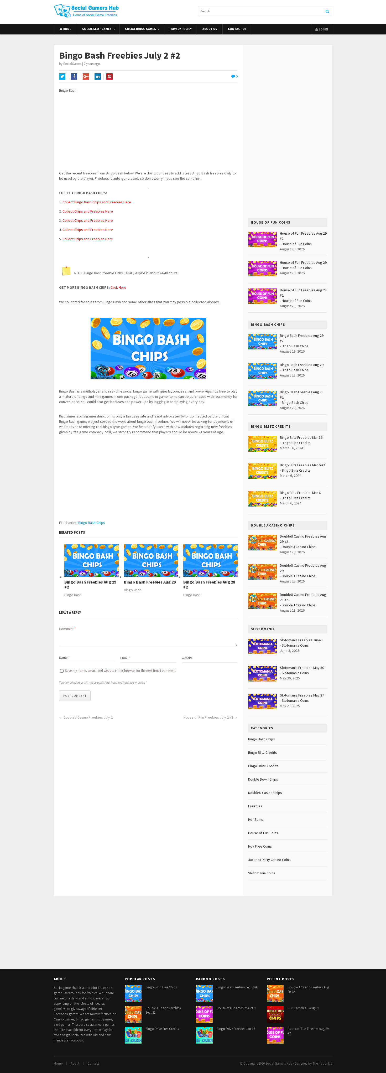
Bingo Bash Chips (91, 522)
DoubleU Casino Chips (299, 546)
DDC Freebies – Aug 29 (303, 1008)
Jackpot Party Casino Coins (269, 859)
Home (66, 29)
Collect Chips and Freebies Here (87, 211)
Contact (93, 1063)
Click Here (118, 287)
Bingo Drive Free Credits (162, 1028)
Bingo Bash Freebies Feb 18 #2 (237, 987)
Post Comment (74, 696)
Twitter (62, 76)
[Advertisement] (148, 134)
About (75, 1063)
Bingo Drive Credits (263, 766)
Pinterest (109, 76)
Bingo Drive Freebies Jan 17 (236, 1028)
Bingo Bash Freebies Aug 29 (150, 582)
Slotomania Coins (295, 645)
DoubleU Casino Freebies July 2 (88, 717)
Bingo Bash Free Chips (161, 987)
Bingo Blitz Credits (296, 442)
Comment (67, 629)
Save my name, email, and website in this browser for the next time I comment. (120, 670)
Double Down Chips (263, 779)
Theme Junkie (322, 1063)
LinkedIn (98, 76)
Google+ (86, 76)
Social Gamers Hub (278, 1063)
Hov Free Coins (260, 846)
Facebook (74, 76)
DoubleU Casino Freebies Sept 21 (163, 1010)
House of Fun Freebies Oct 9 (236, 1008)
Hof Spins (255, 819)
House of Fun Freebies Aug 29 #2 (308, 1030)
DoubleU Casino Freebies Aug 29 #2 (308, 989)
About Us (209, 29)
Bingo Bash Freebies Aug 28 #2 (209, 585)
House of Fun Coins (297, 243)
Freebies (255, 806)
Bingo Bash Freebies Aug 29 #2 (90, 585)
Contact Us (237, 29)
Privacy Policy (180, 29)
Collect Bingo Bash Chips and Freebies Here (96, 202)
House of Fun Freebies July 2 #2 (208, 717)
